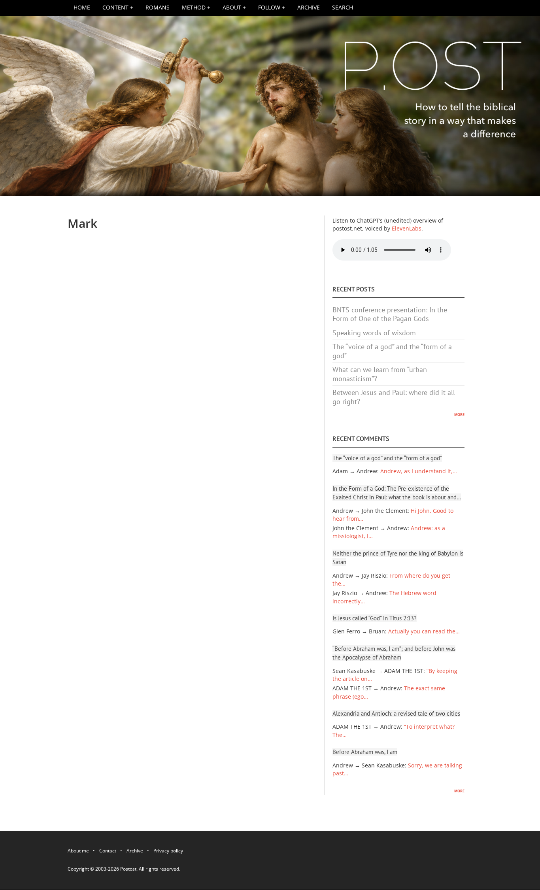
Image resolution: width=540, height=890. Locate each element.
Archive (308, 7)
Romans (157, 7)
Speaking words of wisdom (374, 332)
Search (342, 7)
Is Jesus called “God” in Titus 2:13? (374, 618)
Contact (107, 852)
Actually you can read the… (424, 631)
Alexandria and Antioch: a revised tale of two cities (396, 713)
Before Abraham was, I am (364, 752)
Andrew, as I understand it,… (418, 471)
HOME (82, 7)
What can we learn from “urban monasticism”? (379, 374)
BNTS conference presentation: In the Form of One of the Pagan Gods (389, 314)
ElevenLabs (406, 228)
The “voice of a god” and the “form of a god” (392, 351)
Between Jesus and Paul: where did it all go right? (393, 397)
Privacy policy (168, 852)
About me (78, 852)
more (459, 414)
